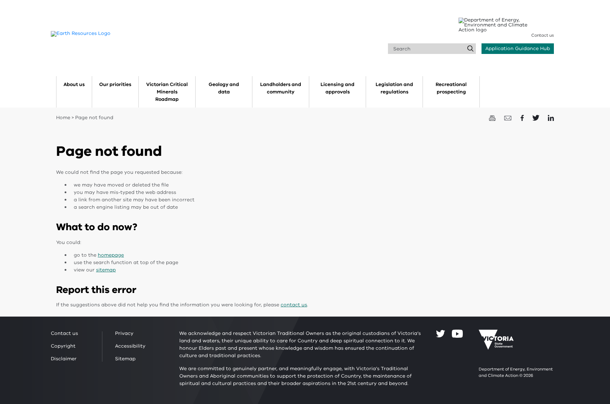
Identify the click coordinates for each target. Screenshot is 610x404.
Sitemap (125, 358)
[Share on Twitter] (536, 117)
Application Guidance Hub (517, 48)
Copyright (63, 346)
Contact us (542, 35)
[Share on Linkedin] (551, 117)
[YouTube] (457, 334)
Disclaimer (64, 358)
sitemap (106, 270)
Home (63, 117)
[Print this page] (493, 117)
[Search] (470, 48)
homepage (111, 255)
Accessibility (130, 346)
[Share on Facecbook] (522, 117)
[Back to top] (583, 352)
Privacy (124, 333)
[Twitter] (440, 333)
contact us (294, 304)
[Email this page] (508, 117)
